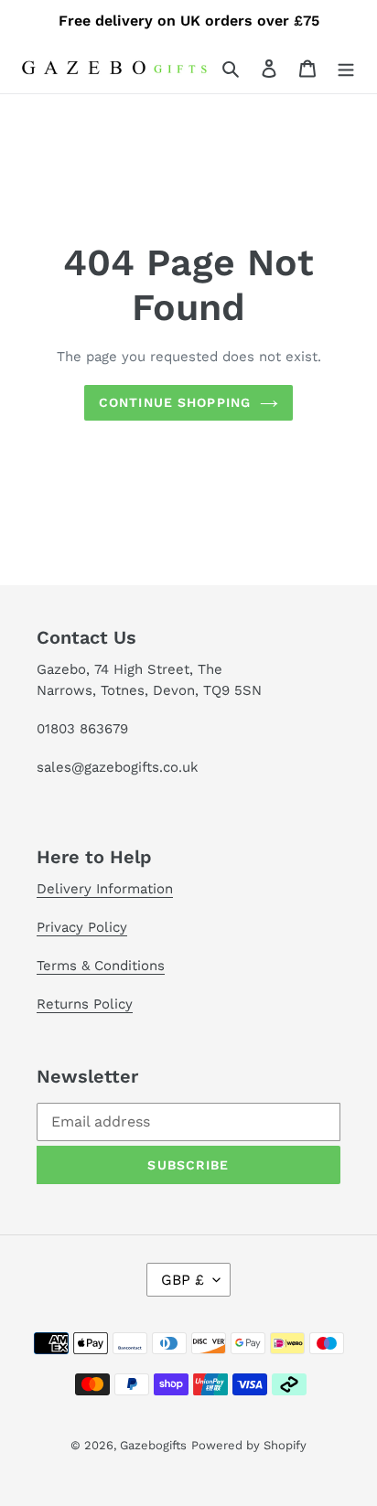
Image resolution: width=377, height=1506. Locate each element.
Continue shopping (175, 402)
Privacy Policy (82, 927)
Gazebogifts (153, 1445)
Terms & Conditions (101, 965)
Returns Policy (85, 1004)
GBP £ (182, 1279)
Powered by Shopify (249, 1445)
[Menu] (346, 68)
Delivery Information (105, 889)
